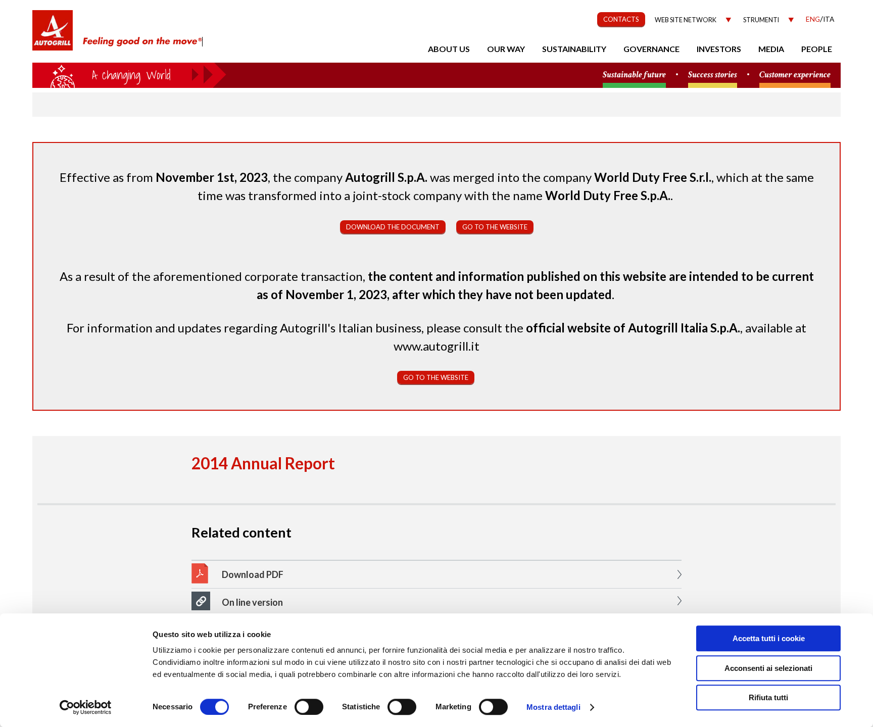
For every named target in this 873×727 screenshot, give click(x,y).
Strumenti (761, 20)
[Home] (52, 35)
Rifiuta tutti (768, 697)
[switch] (309, 707)
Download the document (393, 227)
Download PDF (252, 574)
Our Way (506, 49)
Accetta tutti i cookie (769, 638)
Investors (719, 49)
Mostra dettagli (553, 707)
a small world (129, 74)
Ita (828, 19)
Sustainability (574, 49)
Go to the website (494, 227)
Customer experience (795, 75)
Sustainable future (634, 75)
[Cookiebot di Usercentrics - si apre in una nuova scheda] (85, 707)
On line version (252, 602)
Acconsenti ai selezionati (768, 668)
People (816, 49)
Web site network (685, 20)
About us (449, 49)
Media (771, 49)
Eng (813, 19)
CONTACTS (621, 19)
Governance (651, 49)
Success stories (712, 75)
